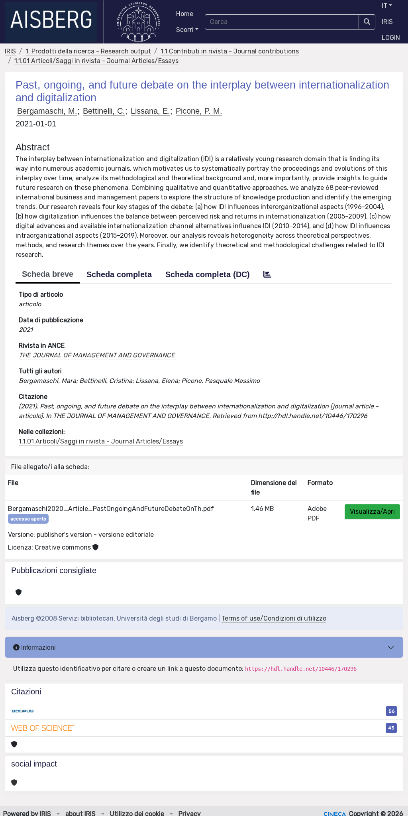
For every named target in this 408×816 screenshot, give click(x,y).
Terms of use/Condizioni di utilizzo (274, 618)
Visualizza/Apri (372, 511)
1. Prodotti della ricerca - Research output (88, 51)
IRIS (387, 22)
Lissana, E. (150, 110)
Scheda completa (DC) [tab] (207, 274)
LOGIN (391, 37)
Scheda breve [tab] (47, 274)
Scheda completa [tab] (119, 274)
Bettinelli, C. (104, 110)
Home (184, 14)
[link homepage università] (138, 21)
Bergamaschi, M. (47, 110)
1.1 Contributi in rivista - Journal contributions (230, 51)
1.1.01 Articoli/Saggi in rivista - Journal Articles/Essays (96, 61)
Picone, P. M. (199, 110)
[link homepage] (54, 21)
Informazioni (38, 647)
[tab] (267, 274)
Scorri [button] (185, 30)
